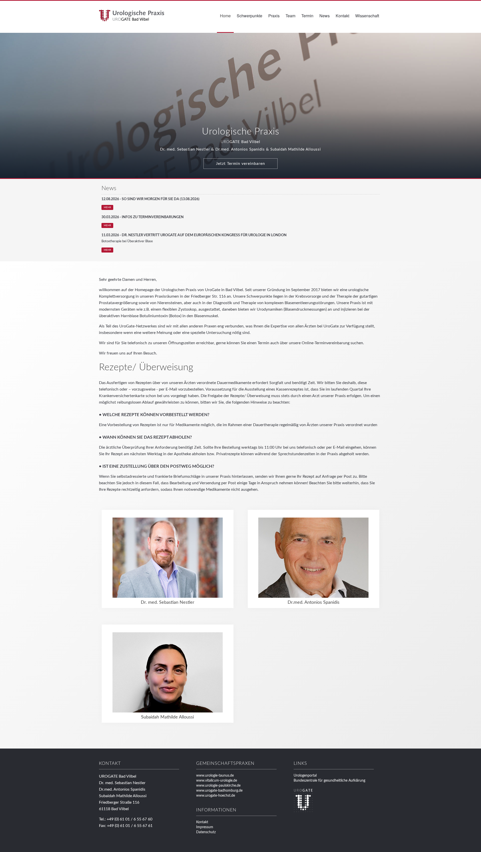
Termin (307, 16)
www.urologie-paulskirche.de (218, 785)
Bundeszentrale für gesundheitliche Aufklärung (329, 780)
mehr (107, 207)
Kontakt (342, 16)
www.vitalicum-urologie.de (216, 780)
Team (290, 16)
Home (225, 16)
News (324, 16)
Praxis (274, 16)
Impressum (204, 827)
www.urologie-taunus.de (215, 775)
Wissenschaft (367, 16)
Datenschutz (206, 832)
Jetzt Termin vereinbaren (240, 164)
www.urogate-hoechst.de (215, 795)
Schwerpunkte (249, 16)
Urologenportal (305, 775)
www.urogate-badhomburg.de (219, 790)
